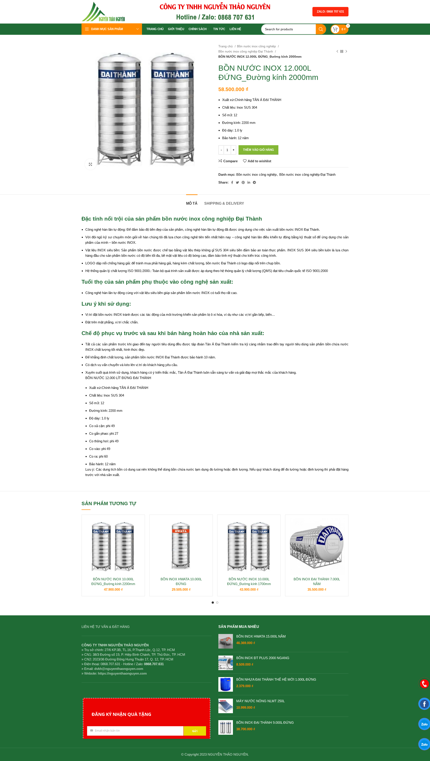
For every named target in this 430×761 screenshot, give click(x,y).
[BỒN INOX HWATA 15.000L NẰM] (225, 641)
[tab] (192, 201)
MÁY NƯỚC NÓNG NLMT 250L (260, 701)
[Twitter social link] (237, 182)
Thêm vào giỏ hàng (258, 149)
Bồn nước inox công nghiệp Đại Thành (246, 51)
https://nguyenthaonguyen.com (122, 673)
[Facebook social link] (232, 182)
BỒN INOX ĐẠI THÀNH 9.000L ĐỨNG (265, 722)
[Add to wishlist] (138, 525)
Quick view (138, 546)
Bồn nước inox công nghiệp (257, 46)
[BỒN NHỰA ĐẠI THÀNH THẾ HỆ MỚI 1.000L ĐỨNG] (225, 684)
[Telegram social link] (254, 182)
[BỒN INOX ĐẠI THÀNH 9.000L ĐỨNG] (225, 727)
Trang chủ (226, 46)
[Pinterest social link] (243, 182)
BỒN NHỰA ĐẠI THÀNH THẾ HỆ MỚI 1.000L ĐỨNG (276, 679)
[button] (138, 536)
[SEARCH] (321, 29)
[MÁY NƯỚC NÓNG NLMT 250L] (225, 706)
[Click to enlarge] (90, 164)
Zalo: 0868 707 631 (330, 11)
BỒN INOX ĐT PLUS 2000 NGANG (262, 658)
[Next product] (346, 51)
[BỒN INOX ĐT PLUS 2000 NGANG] (225, 663)
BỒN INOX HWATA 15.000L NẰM (261, 636)
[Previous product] (337, 51)
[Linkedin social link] (249, 182)
